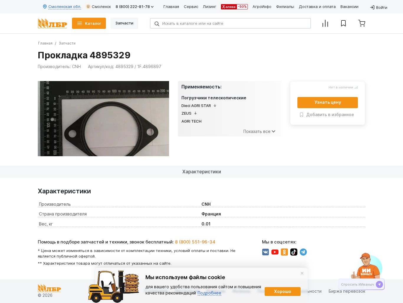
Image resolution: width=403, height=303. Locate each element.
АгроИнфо (262, 6)
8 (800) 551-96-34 (195, 242)
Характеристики (201, 171)
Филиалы (285, 6)
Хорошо (282, 291)
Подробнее (209, 292)
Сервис (191, 6)
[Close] (302, 273)
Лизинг (209, 6)
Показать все (257, 131)
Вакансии (349, 6)
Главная (171, 6)
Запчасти (67, 43)
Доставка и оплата (317, 6)
